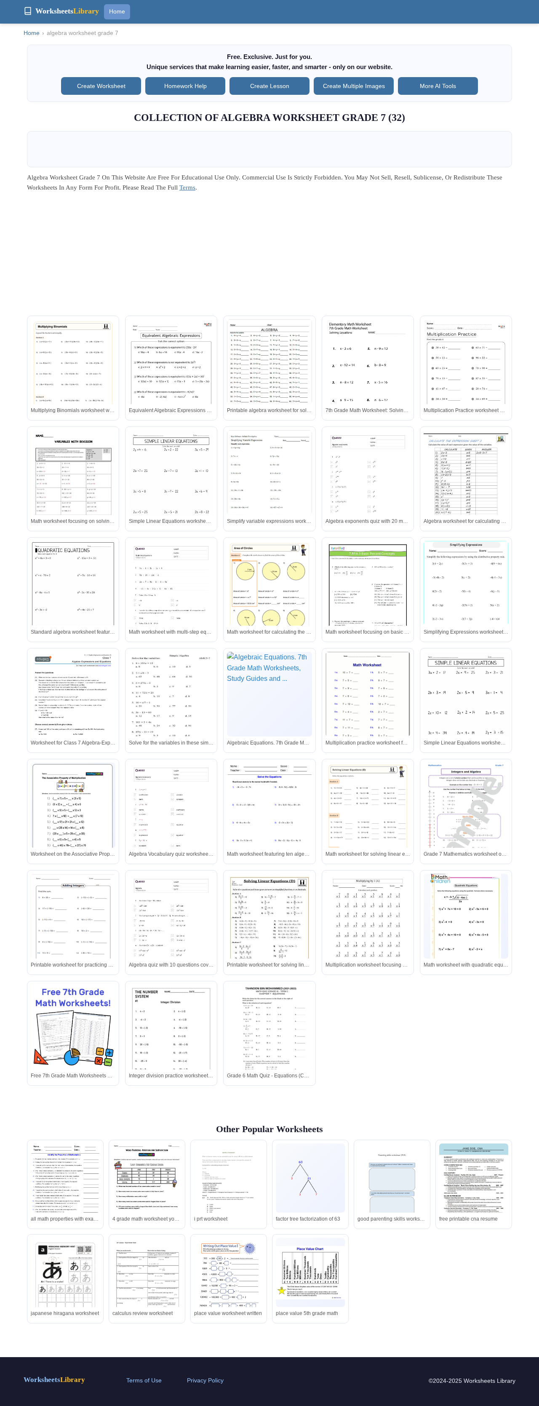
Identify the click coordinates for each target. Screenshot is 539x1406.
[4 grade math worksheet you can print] (146, 1189)
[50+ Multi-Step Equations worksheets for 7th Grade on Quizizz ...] (171, 601)
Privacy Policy (205, 1380)
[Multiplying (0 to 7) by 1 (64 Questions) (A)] (368, 928)
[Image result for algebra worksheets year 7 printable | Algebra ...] (269, 477)
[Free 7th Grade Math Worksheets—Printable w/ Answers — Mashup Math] (73, 814)
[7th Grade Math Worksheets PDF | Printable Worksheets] (73, 379)
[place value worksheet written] (228, 1282)
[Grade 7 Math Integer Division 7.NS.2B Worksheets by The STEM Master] (171, 1041)
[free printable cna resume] (473, 1187)
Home (117, 11)
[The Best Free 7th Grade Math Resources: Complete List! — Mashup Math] (73, 1027)
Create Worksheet (101, 86)
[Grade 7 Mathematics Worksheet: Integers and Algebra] (466, 823)
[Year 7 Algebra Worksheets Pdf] (465, 924)
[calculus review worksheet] (146, 1284)
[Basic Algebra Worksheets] (466, 485)
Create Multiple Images (354, 86)
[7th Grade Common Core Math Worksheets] (368, 601)
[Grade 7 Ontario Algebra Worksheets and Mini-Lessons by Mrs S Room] (73, 485)
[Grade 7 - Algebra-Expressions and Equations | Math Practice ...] (73, 712)
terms (187, 187)
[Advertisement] (269, 257)
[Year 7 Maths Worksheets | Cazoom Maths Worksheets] (368, 823)
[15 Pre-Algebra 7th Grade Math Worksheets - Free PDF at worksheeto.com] (171, 490)
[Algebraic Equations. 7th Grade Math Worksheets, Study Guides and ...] (269, 694)
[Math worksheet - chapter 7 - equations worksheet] (269, 1038)
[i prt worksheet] (228, 1190)
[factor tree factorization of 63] (310, 1178)
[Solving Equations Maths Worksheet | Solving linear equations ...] (269, 934)
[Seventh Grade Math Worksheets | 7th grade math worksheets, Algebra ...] (368, 374)
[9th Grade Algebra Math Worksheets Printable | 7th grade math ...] (171, 705)
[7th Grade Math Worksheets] (73, 928)
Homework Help (185, 86)
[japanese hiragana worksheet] (65, 1287)
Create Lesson (269, 86)
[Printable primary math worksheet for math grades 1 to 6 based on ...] (466, 601)
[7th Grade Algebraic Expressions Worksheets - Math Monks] (171, 379)
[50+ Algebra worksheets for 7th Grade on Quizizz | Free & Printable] (368, 490)
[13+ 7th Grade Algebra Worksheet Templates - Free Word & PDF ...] (269, 366)
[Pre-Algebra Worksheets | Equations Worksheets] (269, 817)
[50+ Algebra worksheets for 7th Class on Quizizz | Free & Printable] (171, 934)
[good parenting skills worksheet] (392, 1189)
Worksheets (54, 1380)
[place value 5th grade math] (310, 1272)
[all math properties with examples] (65, 1188)
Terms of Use (144, 1380)
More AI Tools (438, 86)
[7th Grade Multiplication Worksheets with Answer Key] (466, 379)
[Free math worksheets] (368, 706)
